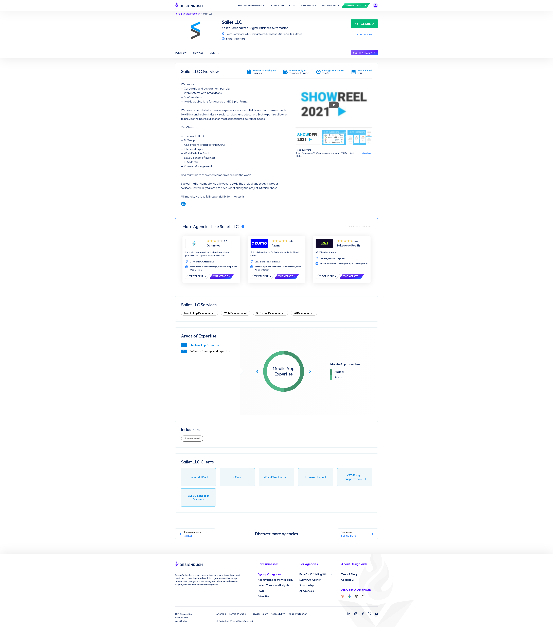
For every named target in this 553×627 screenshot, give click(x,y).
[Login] (375, 5)
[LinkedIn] (348, 613)
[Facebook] (362, 613)
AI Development (304, 313)
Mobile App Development (199, 313)
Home (177, 14)
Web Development (235, 313)
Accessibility (278, 613)
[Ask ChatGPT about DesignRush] (356, 596)
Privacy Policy (260, 613)
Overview (181, 52)
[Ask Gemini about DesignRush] (349, 596)
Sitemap (221, 613)
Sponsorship (306, 585)
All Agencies (306, 590)
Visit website (363, 23)
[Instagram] (355, 613)
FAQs (261, 590)
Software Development (270, 313)
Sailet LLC (232, 22)
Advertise (263, 596)
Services (198, 52)
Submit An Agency (310, 579)
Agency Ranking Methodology (275, 579)
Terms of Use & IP (239, 613)
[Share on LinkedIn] (183, 204)
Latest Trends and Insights (273, 585)
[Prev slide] (257, 371)
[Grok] (362, 596)
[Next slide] (310, 371)
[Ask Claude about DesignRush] (342, 596)
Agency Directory (191, 14)
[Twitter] (369, 613)
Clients (214, 52)
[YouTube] (376, 613)
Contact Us (348, 579)
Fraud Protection (297, 613)
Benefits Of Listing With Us (315, 574)
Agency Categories (269, 574)
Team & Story (349, 574)
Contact (362, 34)
